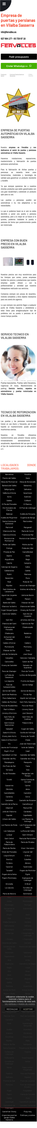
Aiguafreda (9, 559)
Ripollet (9, 585)
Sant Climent (27, 835)
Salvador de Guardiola (27, 666)
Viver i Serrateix (27, 848)
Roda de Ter (27, 582)
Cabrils (9, 563)
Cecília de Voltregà (27, 732)
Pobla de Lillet (27, 548)
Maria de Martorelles (27, 838)
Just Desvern (27, 713)
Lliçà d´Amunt (9, 855)
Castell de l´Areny (9, 1111)
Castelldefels (9, 793)
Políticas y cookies (27, 1115)
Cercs (27, 796)
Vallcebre (27, 489)
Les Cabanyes (9, 831)
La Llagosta (9, 681)
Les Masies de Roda (9, 825)
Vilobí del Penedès (9, 852)
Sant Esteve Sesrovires (9, 724)
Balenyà (9, 514)
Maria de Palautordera (9, 843)
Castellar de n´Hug (27, 758)
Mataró (27, 599)
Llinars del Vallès (9, 819)
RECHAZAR (12, 1009)
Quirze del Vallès (9, 691)
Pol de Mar (27, 694)
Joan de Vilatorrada (28, 744)
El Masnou (28, 504)
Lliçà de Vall (27, 852)
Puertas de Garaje (3, 75)
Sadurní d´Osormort (9, 740)
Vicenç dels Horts (9, 736)
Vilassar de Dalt (27, 602)
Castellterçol (27, 804)
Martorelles (27, 521)
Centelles (9, 800)
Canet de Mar (27, 661)
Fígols (27, 874)
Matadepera (9, 762)
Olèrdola (9, 789)
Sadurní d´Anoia (9, 732)
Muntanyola (9, 647)
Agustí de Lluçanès (9, 595)
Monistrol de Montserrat (9, 539)
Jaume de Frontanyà (9, 747)
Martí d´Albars (9, 709)
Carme (27, 785)
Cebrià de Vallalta (9, 614)
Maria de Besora (9, 893)
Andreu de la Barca (27, 589)
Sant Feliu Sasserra (28, 702)
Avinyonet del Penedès (9, 638)
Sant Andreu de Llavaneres (9, 590)
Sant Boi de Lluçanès (27, 615)
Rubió (9, 574)
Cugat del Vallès (27, 729)
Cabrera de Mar (28, 623)
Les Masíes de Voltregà (27, 820)
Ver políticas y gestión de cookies (20, 1004)
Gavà (28, 478)
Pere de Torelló (28, 671)
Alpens (9, 556)
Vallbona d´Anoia (9, 493)
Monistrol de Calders (27, 538)
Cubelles (27, 859)
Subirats (27, 496)
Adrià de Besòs (28, 595)
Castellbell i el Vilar (9, 755)
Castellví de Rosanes (27, 800)
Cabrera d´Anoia (9, 535)
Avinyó (27, 637)
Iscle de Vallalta (27, 747)
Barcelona (9, 474)
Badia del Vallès (9, 602)
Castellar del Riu (9, 758)
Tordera (9, 863)
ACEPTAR (28, 1009)
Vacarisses (27, 493)
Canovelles (9, 661)
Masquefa (28, 762)
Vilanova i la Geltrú (9, 606)
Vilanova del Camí (9, 623)
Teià (27, 770)
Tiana (27, 766)
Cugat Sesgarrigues (9, 610)
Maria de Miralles (27, 842)
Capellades (27, 815)
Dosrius (9, 859)
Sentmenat (27, 893)
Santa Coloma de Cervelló (27, 780)
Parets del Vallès (9, 478)
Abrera (27, 863)
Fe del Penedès (9, 773)
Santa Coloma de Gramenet (9, 522)
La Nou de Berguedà (27, 675)
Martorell (9, 527)
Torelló (9, 779)
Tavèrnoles (27, 867)
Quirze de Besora (28, 691)
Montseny (28, 647)
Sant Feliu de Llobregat (9, 718)
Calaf (28, 751)
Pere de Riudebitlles (9, 705)
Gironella (9, 884)
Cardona (9, 796)
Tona (28, 650)
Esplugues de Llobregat (27, 879)
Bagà (28, 559)
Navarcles (9, 578)
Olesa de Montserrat (9, 482)
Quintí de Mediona (9, 694)
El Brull (27, 884)
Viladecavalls (27, 627)
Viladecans (9, 633)
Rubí (9, 582)
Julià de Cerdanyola (9, 654)
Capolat (9, 815)
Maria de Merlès (9, 848)
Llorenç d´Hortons (9, 713)
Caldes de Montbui (9, 702)
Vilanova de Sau (9, 531)
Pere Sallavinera (9, 698)
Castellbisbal (27, 552)
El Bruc (28, 855)
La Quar (9, 835)
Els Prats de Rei (9, 766)
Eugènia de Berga (27, 517)
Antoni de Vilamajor (28, 585)
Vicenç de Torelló (28, 736)
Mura (28, 578)
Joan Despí (27, 654)
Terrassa (9, 770)
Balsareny (28, 485)
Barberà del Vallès (9, 485)
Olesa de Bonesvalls (28, 482)
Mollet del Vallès (9, 544)
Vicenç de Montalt (27, 610)
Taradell (9, 870)
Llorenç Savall (27, 709)
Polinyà (9, 548)
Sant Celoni (9, 838)
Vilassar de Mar (9, 650)
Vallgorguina (9, 489)
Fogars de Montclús (28, 870)
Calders (28, 643)
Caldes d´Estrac (9, 643)
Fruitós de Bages (28, 681)
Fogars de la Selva (9, 874)
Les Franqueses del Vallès (28, 826)
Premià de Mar (28, 535)
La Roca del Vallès (27, 831)
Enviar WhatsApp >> (17, 65)
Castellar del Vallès (27, 755)
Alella (28, 556)
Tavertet (9, 867)
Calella (27, 570)
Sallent (9, 599)
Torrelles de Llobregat (27, 889)
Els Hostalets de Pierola (9, 509)
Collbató (27, 500)
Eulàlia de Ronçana (27, 514)
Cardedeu (28, 811)
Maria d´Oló (27, 808)
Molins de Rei (27, 544)
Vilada (27, 740)
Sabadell (9, 729)
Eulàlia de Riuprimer (9, 517)
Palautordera (27, 723)
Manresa (27, 574)
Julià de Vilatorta (9, 811)
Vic (9, 744)
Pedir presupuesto (19, 56)
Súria (9, 496)
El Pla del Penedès (9, 504)
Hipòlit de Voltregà (27, 698)
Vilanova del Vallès (27, 606)
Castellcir (27, 793)
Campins (27, 563)
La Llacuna (9, 888)
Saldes (9, 500)
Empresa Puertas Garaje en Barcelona (17, 75)
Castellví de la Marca (9, 804)
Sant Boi (9, 620)
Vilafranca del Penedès (9, 628)
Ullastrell (9, 808)
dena (28, 789)
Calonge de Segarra (9, 567)
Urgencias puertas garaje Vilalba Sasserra (9, 1117)
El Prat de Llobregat (28, 508)
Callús (27, 567)
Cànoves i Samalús (27, 658)
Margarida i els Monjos (28, 774)
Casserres (9, 785)
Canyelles (9, 658)
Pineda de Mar (9, 552)
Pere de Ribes (27, 705)
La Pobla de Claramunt (9, 676)
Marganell (28, 527)
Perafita (27, 474)
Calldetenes (9, 570)
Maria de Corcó (28, 531)
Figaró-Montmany (9, 878)
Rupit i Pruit (9, 751)
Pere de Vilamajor (9, 671)
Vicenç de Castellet (9, 665)
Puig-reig (27, 1111)
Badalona (27, 633)
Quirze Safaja (27, 685)
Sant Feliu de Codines (27, 718)
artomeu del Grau (28, 620)
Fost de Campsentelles (9, 686)
